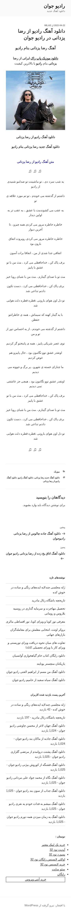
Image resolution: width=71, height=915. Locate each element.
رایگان (61, 874)
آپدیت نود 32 (57, 849)
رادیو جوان (54, 6)
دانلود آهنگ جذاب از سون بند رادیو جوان (40, 790)
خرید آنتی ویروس (35, 879)
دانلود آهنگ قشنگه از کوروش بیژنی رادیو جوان (36, 764)
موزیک (57, 471)
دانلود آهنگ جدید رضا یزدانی (47, 477)
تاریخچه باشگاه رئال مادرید (48, 600)
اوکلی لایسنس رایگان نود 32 (47, 859)
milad (47, 25)
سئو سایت (58, 869)
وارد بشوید (29, 505)
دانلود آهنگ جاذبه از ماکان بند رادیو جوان (40, 738)
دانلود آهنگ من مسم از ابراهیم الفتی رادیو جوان (35, 671)
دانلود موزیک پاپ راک (44, 58)
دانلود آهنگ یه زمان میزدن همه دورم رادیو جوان (36, 816)
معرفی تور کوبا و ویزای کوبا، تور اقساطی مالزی (35, 621)
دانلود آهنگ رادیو (25, 477)
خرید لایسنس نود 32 (52, 864)
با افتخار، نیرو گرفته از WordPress (44, 905)
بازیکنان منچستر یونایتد (51, 663)
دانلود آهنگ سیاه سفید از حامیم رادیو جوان (38, 680)
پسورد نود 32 (57, 854)
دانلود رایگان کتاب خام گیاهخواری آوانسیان (38, 655)
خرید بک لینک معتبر (53, 844)
